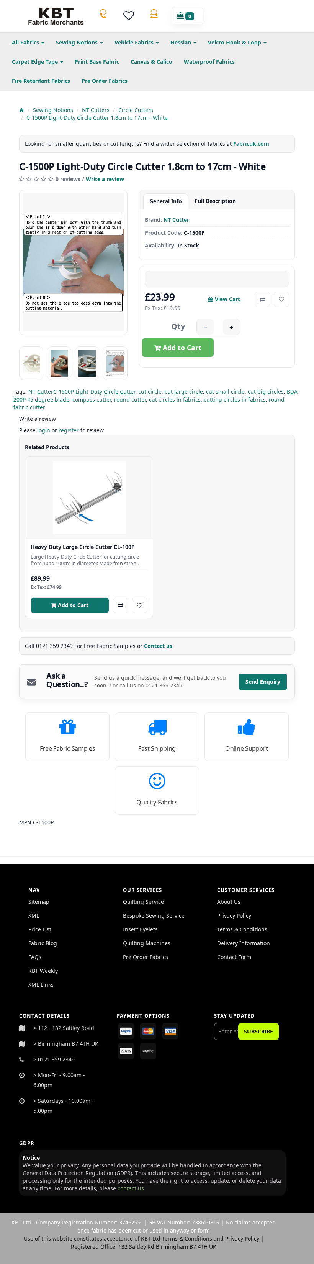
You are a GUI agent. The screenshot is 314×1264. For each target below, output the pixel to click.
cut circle (150, 391)
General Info (165, 201)
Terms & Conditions (242, 929)
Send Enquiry (262, 681)
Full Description (215, 200)
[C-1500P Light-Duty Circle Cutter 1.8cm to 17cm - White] (73, 262)
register (69, 430)
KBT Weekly (43, 970)
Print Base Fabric (97, 61)
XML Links (41, 984)
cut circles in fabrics (175, 399)
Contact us (159, 645)
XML (33, 915)
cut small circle (225, 391)
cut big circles (266, 391)
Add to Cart (181, 347)
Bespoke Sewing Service (154, 915)
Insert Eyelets (140, 929)
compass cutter (91, 399)
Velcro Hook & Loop (235, 42)
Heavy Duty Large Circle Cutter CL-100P (83, 547)
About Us (228, 901)
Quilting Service (143, 901)
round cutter (130, 399)
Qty (178, 326)
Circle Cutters (135, 110)
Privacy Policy (234, 915)
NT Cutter (176, 219)
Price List (39, 929)
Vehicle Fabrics (134, 42)
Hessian (181, 42)
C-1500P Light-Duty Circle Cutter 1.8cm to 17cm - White (97, 117)
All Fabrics (26, 42)
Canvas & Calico (151, 61)
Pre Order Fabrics (105, 80)
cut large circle (184, 391)
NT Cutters (96, 110)
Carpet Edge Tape (35, 61)
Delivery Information (243, 943)
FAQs (34, 957)
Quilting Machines (146, 943)
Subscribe (258, 1031)
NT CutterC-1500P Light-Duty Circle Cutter (81, 391)
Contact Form (234, 957)
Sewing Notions (77, 42)
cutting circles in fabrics (235, 399)
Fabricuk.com (251, 143)
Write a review (105, 179)
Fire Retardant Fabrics (41, 80)
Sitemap (38, 901)
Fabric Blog (42, 943)
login (43, 430)
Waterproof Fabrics (209, 61)
